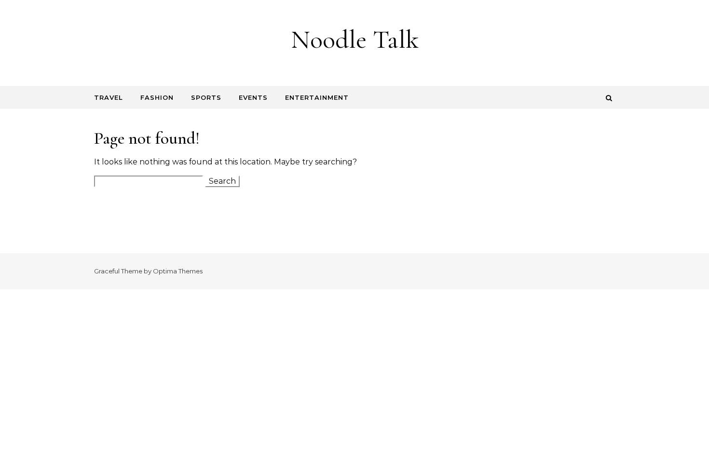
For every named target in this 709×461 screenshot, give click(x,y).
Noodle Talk (355, 39)
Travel (108, 97)
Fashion (157, 97)
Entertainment (317, 97)
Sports (206, 97)
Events (253, 97)
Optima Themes (178, 271)
